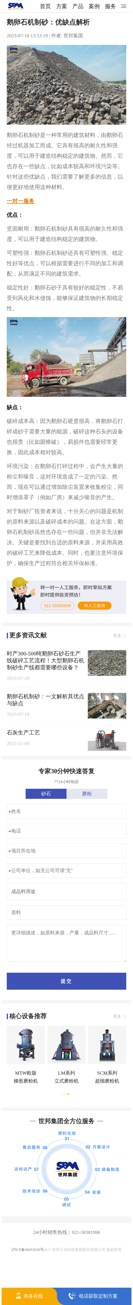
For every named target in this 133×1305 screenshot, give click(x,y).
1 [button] (62, 1094)
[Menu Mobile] (122, 6)
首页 (45, 6)
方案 (61, 6)
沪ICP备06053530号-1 (29, 1250)
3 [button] (68, 1094)
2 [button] (65, 1094)
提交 (66, 981)
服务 (110, 6)
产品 (77, 6)
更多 (117, 635)
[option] (24, 1058)
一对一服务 (20, 201)
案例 (94, 6)
